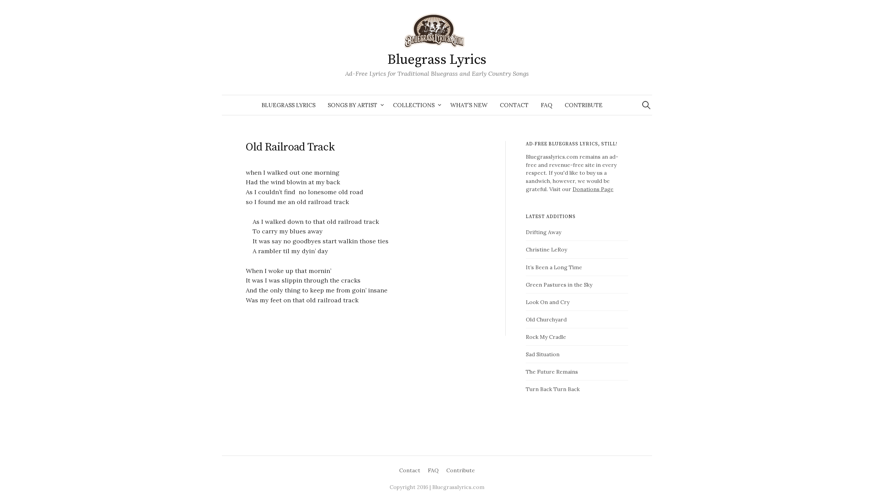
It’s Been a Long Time (554, 267)
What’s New (469, 105)
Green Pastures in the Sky (559, 284)
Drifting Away (543, 232)
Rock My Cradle (546, 336)
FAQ (546, 105)
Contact (514, 105)
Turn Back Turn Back (553, 389)
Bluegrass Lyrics (437, 59)
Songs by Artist (352, 105)
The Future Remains (552, 371)
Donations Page (593, 189)
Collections (414, 105)
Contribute (584, 105)
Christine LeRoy (546, 249)
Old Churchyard (546, 319)
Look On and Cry (547, 302)
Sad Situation (543, 354)
